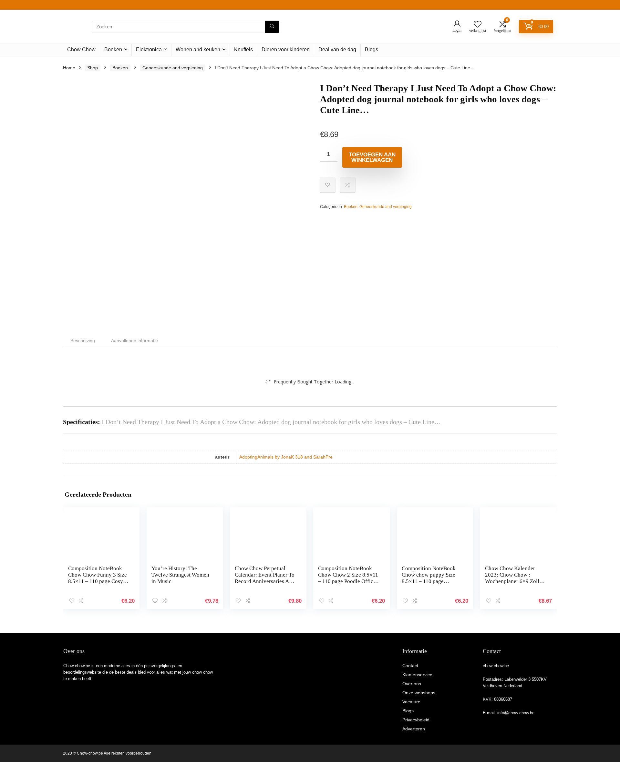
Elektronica (149, 49)
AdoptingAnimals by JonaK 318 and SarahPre (286, 457)
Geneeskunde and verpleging (172, 67)
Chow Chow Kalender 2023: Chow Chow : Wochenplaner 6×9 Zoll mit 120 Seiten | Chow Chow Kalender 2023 (512, 581)
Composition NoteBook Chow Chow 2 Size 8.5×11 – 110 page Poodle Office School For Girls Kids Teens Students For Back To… (348, 584)
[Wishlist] (477, 24)
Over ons (411, 683)
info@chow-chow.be (515, 712)
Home (69, 67)
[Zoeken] (272, 27)
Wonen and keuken (198, 49)
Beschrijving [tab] (82, 340)
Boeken (113, 49)
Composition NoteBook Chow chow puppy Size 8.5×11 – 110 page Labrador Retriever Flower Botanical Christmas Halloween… (432, 584)
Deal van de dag (337, 49)
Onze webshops (418, 692)
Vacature (411, 701)
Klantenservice (417, 674)
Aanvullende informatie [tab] (134, 340)
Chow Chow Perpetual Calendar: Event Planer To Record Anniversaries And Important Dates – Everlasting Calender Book (265, 581)
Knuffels (243, 49)
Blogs (371, 49)
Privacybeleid (415, 719)
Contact (410, 665)
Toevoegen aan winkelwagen (372, 157)
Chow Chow (81, 49)
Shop (92, 67)
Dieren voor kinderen (286, 49)
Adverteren (413, 728)
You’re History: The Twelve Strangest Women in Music (180, 574)
